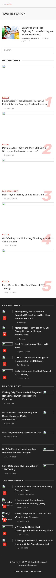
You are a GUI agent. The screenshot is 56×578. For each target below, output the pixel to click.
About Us (35, 571)
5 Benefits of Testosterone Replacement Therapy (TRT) (30, 502)
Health (5, 97)
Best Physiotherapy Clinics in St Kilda (23, 194)
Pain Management (10, 191)
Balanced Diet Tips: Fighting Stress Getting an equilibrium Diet (37, 31)
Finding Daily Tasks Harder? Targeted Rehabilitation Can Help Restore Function (25, 102)
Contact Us (21, 571)
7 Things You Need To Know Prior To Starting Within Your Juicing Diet (34, 542)
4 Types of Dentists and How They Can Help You (33, 488)
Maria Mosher (31, 38)
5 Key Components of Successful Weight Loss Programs (33, 515)
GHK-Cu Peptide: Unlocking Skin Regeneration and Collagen (27, 240)
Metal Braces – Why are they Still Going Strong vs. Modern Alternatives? (24, 149)
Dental (5, 144)
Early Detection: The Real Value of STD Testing (23, 287)
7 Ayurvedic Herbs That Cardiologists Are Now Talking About (34, 529)
